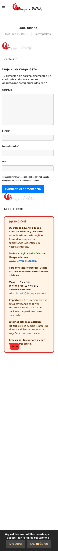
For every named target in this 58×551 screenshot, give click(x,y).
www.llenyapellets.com (23, 261)
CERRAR (14, 346)
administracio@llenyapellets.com (27, 293)
